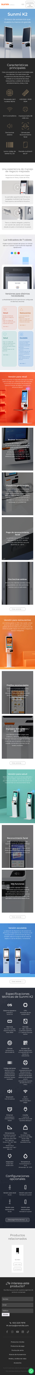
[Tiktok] (28, 1332)
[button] (17, 187)
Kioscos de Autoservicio (17, 1354)
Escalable (23, 338)
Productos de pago (17, 1346)
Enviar (5, 1314)
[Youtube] (17, 1332)
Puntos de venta (18, 1350)
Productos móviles (17, 1342)
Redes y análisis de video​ (17, 1359)
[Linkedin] (22, 1332)
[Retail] (5, 309)
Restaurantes (25, 313)
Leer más (17, 1264)
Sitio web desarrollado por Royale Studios (17, 1371)
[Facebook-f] (7, 1332)
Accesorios (17, 1363)
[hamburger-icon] (23, 4)
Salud (5, 338)
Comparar (30, 2)
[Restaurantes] (21, 309)
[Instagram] (12, 1332)
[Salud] (5, 334)
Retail (5, 313)
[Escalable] (21, 334)
